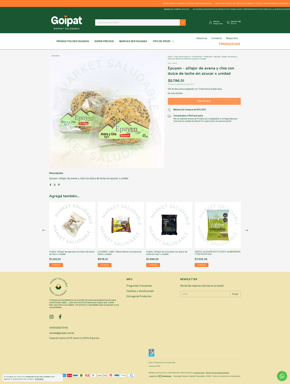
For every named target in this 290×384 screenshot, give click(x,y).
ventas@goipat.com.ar (61, 333)
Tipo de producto (182, 57)
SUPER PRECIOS (104, 41)
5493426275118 (58, 327)
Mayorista (232, 38)
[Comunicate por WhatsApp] (282, 376)
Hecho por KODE (154, 366)
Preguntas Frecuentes (139, 285)
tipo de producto (164, 41)
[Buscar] (183, 22)
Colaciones (197, 57)
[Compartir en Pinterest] (59, 184)
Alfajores (208, 57)
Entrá (216, 21)
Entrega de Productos (138, 296)
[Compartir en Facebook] (50, 184)
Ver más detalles (175, 93)
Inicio (170, 57)
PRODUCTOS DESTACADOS (72, 41)
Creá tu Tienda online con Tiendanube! (162, 362)
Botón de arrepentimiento (217, 373)
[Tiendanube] (160, 377)
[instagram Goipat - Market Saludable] (51, 317)
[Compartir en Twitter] (54, 184)
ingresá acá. (199, 373)
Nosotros (202, 38)
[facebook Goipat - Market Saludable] (60, 317)
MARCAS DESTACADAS (133, 41)
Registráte (218, 23)
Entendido (39, 379)
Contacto (216, 38)
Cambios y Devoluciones (140, 291)
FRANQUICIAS (229, 44)
